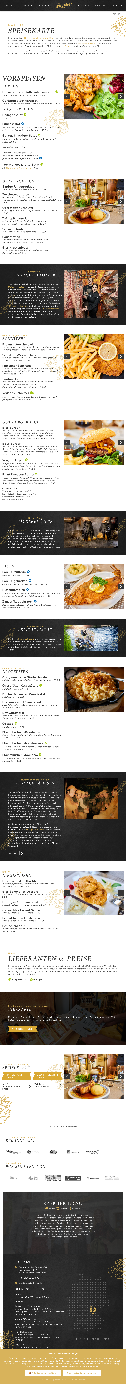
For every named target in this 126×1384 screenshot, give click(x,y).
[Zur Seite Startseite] (64, 5)
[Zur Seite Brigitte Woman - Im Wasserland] (14, 1152)
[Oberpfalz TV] (73, 1152)
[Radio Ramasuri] (53, 1152)
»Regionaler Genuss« (88, 43)
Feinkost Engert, (26, 639)
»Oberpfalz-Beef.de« (18, 306)
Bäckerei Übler (23, 530)
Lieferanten (67, 46)
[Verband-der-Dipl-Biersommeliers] (112, 1178)
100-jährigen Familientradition (39, 38)
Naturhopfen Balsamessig (18, 168)
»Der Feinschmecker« (51, 308)
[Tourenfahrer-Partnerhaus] (53, 1178)
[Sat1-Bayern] (33, 1152)
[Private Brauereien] (93, 1178)
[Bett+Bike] (73, 1178)
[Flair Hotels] (33, 1178)
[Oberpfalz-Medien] (93, 1152)
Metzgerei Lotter (16, 287)
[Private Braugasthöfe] (14, 1178)
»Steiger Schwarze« (35, 829)
